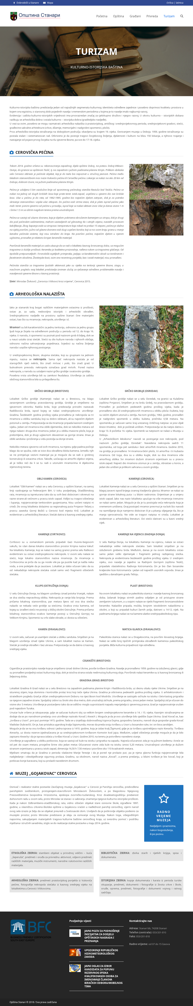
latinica (179, 2)
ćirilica (170, 2)
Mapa (50, 2)
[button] (182, 16)
